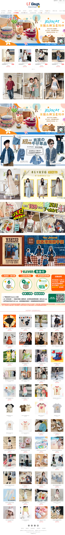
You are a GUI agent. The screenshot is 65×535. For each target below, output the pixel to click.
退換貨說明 (38, 528)
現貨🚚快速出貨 (47, 10)
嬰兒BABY (24, 10)
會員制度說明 (33, 528)
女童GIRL (30, 10)
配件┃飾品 (3, 12)
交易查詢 (60, 0)
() (56, 0)
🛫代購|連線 (9, 12)
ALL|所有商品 (3, 10)
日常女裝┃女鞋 (47, 12)
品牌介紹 (22, 528)
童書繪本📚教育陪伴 (24, 12)
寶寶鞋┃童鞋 (55, 10)
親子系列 (41, 10)
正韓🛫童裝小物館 (33, 12)
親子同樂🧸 (40, 12)
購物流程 (27, 528)
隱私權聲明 (44, 528)
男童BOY (35, 10)
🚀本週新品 (10, 10)
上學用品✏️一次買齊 (17, 10)
